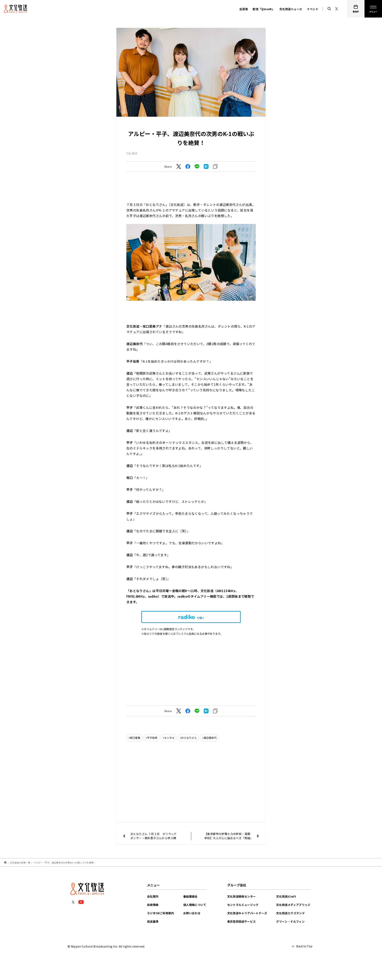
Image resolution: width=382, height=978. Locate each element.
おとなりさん (189, 738)
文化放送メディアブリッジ (293, 905)
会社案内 (153, 896)
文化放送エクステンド (290, 913)
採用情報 (153, 905)
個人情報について (194, 905)
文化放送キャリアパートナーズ (247, 913)
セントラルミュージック (243, 905)
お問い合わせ (191, 913)
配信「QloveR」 (264, 9)
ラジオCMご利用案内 (160, 913)
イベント (312, 9)
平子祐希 (152, 738)
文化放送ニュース (290, 9)
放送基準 (153, 921)
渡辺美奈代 (210, 738)
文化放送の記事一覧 (20, 862)
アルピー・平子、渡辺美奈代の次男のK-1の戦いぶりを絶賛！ (65, 862)
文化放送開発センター (241, 896)
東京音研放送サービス (241, 921)
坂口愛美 (135, 738)
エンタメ (169, 738)
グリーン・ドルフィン (290, 921)
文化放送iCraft (286, 896)
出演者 (243, 9)
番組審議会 (190, 896)
